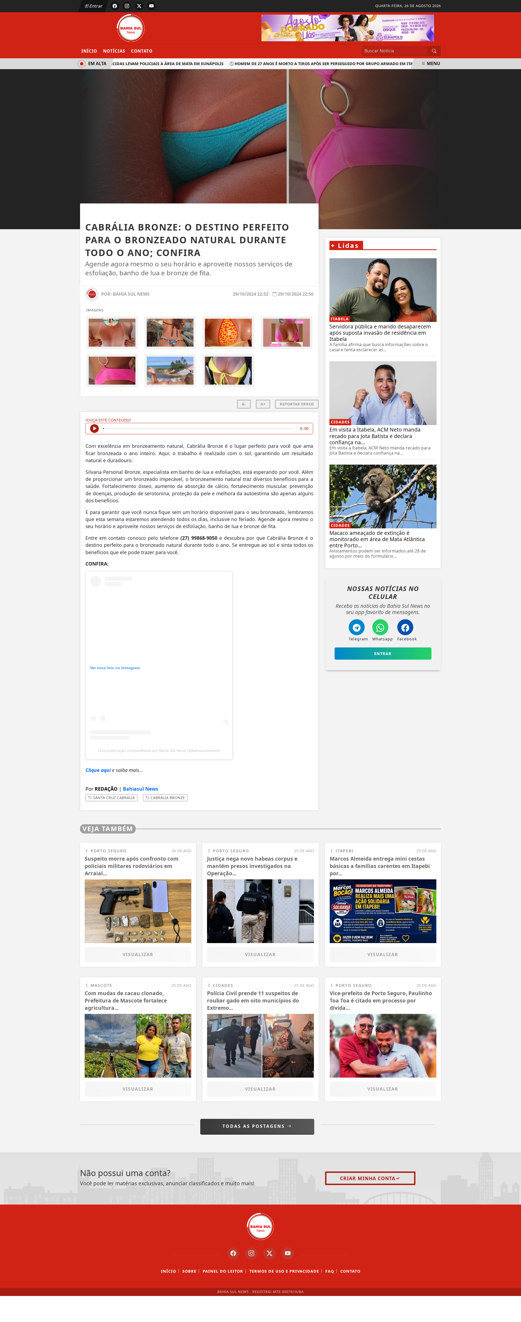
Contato (142, 51)
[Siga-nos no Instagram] (251, 1253)
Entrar (95, 6)
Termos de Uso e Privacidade (284, 1271)
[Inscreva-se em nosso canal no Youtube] (288, 1253)
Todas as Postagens (255, 1126)
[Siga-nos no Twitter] (269, 1253)
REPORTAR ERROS (297, 404)
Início (89, 51)
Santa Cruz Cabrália (113, 797)
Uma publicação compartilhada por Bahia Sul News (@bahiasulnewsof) (159, 750)
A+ (262, 404)
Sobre (189, 1271)
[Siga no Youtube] (151, 6)
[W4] (347, 27)
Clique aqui (98, 770)
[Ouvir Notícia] (94, 428)
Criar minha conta (367, 1178)
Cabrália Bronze (167, 797)
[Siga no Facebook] (114, 6)
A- (244, 404)
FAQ (329, 1271)
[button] (199, 617)
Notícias (114, 51)
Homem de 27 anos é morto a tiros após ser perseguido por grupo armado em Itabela (311, 63)
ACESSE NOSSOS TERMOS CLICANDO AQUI (116, 1311)
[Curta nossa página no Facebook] (233, 1253)
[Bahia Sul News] (131, 28)
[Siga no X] (139, 6)
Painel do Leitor (223, 1271)
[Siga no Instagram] (127, 6)
